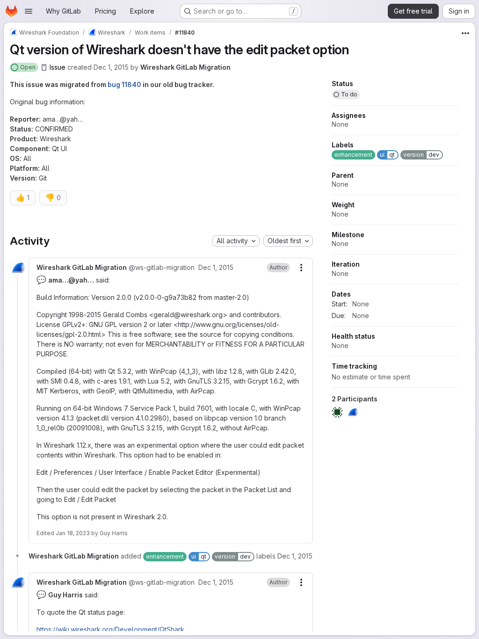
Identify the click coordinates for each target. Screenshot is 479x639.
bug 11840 (124, 84)
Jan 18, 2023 (73, 533)
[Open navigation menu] (28, 11)
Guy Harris (114, 533)
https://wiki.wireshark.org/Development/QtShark (110, 629)
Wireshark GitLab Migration (185, 67)
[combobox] (236, 241)
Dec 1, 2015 (111, 67)
